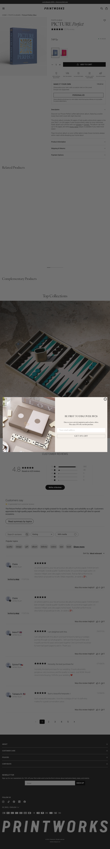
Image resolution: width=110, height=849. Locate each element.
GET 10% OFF (81, 436)
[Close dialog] (105, 399)
